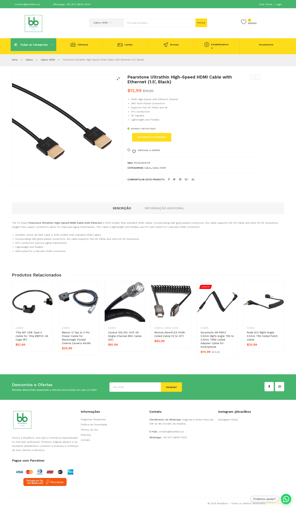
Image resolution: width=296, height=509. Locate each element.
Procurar (201, 23)
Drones (174, 44)
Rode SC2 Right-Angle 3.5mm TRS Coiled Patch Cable (262, 336)
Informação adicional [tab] (164, 208)
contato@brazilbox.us (27, 4)
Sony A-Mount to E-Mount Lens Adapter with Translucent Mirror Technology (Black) (258, 78)
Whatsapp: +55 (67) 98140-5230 (72, 4)
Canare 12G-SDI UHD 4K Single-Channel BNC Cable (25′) (124, 336)
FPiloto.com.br (275, 503)
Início (15, 59)
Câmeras (82, 44)
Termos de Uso (89, 429)
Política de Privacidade (94, 424)
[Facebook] (169, 179)
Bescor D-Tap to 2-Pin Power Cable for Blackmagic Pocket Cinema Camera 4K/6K (76, 338)
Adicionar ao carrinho (151, 137)
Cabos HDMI (48, 59)
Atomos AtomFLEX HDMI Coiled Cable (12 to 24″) (252, 78)
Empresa (86, 434)
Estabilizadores (219, 46)
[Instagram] (279, 386)
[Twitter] (174, 179)
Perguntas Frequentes (93, 419)
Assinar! (171, 387)
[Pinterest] (180, 179)
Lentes (129, 44)
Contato (85, 440)
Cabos (29, 59)
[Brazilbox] (33, 23)
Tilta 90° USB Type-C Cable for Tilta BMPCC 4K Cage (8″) (32, 336)
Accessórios (266, 44)
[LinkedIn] (193, 179)
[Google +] (186, 179)
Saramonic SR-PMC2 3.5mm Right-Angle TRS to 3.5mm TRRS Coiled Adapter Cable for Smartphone (217, 339)
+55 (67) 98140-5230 (174, 437)
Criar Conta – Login (270, 4)
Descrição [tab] (122, 208)
